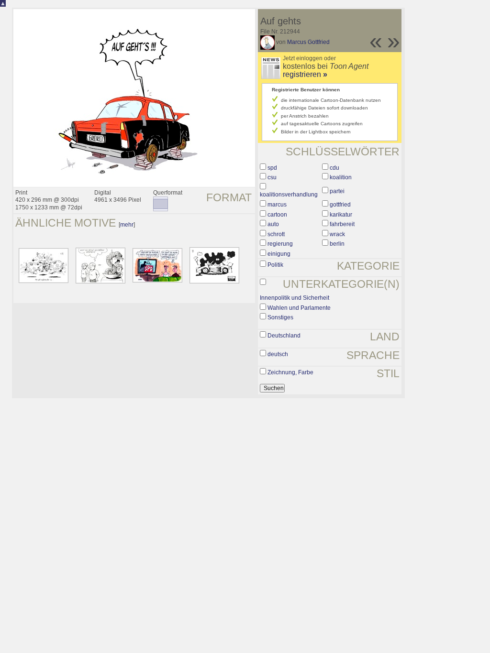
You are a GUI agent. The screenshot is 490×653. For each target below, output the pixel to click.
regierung (280, 243)
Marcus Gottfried (308, 42)
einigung (278, 253)
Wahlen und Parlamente (299, 308)
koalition (341, 177)
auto (273, 224)
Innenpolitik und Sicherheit (294, 297)
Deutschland (284, 335)
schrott (276, 234)
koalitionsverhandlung (289, 194)
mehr (127, 224)
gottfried (340, 204)
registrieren (305, 74)
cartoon (277, 214)
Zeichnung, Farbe (290, 372)
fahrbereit (342, 224)
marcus (277, 204)
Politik (275, 264)
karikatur (341, 214)
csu (272, 177)
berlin (337, 243)
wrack (337, 234)
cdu (334, 167)
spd (272, 167)
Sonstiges (280, 317)
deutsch (277, 354)
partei (337, 191)
